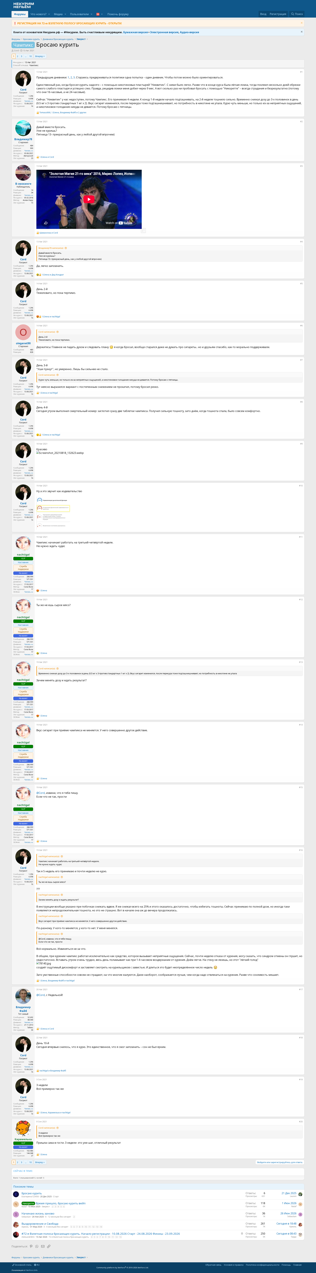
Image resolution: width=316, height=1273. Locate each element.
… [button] (25, 56)
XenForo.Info (32, 1270)
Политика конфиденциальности (262, 1264)
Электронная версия (164, 32)
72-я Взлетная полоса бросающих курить (69, 1237)
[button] (49, 14)
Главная (297, 1264)
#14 (301, 724)
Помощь (286, 1264)
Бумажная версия (135, 32)
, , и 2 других (63, 112)
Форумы (20, 14)
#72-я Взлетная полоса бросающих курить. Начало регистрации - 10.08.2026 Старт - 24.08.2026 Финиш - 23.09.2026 (101, 1234)
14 (101, 1227)
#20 (301, 1121)
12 (93, 1227)
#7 (301, 360)
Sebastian (26, 1216)
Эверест (46, 1206)
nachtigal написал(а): (49, 856)
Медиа (58, 14)
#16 (301, 850)
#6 (301, 325)
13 (97, 1227)
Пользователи (79, 14)
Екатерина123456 (30, 1196)
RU (38, 1264)
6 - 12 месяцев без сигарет (58, 1216)
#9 (301, 443)
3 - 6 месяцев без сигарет (56, 1226)
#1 (301, 71)
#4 (301, 241)
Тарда (293, 1236)
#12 (301, 599)
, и (57, 980)
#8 (301, 401)
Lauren (293, 1196)
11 (90, 1227)
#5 (301, 283)
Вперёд (39, 56)
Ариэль (25, 1226)
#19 (301, 1079)
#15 (301, 787)
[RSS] (303, 1265)
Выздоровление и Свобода (40, 1224)
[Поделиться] (298, 72)
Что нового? (38, 14)
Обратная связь (213, 1264)
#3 (301, 166)
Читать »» (28, 101)
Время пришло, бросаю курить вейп (61, 1203)
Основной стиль (23, 1264)
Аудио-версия (189, 32)
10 (30, 56)
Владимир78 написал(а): (51, 247)
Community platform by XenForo (122, 1267)
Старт (56, 1196)
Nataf (24, 1206)
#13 (301, 662)
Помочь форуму (118, 14)
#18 (301, 1037)
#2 (301, 121)
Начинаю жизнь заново (38, 1213)
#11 (301, 537)
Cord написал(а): (47, 331)
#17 (301, 989)
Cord (16, 50)
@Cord (40, 793)
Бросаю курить (32, 1193)
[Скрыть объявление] (301, 23)
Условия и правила (233, 1264)
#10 (301, 485)
